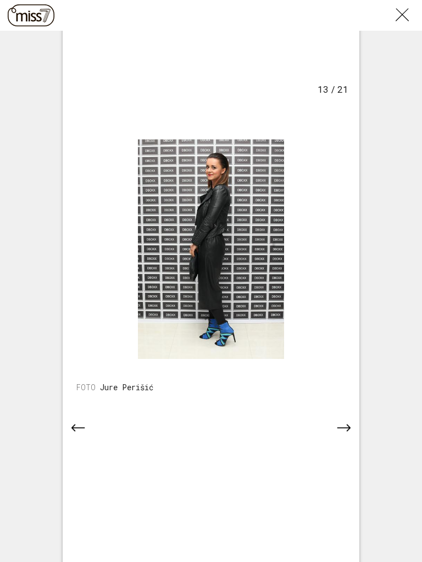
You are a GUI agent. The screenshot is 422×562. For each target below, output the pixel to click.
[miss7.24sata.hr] (31, 15)
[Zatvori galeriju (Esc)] (409, 6)
